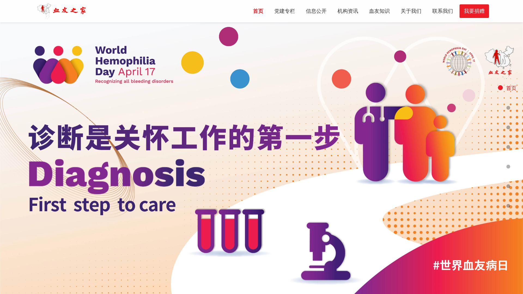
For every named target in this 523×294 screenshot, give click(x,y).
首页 (258, 11)
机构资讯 (347, 11)
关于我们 (411, 11)
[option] (261, 158)
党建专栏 (284, 11)
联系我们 (442, 11)
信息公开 (316, 11)
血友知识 (379, 11)
